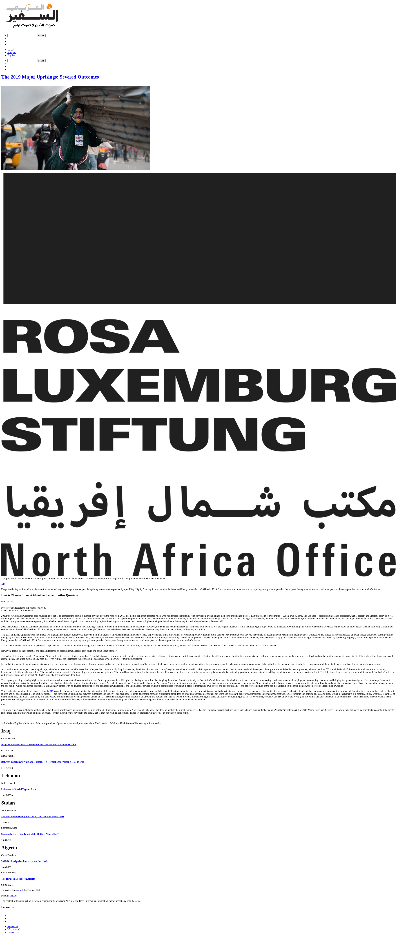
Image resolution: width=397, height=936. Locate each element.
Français (11, 52)
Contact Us (12, 932)
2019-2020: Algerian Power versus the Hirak (24, 861)
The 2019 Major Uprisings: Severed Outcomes (50, 77)
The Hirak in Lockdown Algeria (18, 878)
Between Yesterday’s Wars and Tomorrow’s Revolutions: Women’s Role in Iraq (42, 762)
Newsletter (12, 926)
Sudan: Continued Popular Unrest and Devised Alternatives (32, 816)
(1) (51, 691)
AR (3, 584)
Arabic (20, 890)
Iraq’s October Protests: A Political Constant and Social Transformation (38, 744)
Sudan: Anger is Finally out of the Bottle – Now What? (30, 834)
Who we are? (13, 929)
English (11, 55)
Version (13, 895)
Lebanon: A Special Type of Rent (18, 789)
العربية (10, 49)
